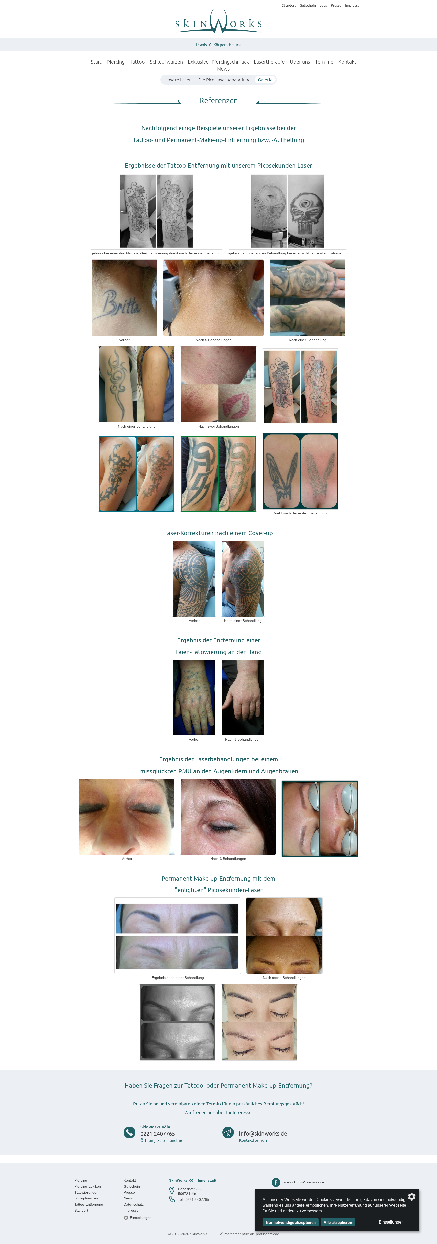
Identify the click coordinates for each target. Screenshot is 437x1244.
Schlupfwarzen (166, 62)
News (223, 69)
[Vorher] (124, 298)
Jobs (323, 5)
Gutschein (308, 5)
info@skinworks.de (263, 1133)
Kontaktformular (254, 1139)
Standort (289, 5)
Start (96, 62)
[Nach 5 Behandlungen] (213, 298)
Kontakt (347, 62)
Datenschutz (134, 1204)
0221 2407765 (157, 1133)
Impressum (354, 5)
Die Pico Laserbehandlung (224, 79)
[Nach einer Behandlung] (307, 298)
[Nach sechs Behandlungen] (284, 936)
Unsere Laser (178, 79)
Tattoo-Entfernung (88, 1204)
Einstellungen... (393, 1222)
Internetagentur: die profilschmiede (251, 1234)
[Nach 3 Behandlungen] (228, 816)
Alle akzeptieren (338, 1222)
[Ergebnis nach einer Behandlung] (178, 936)
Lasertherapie (269, 62)
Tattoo (137, 62)
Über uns (300, 62)
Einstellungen (140, 1218)
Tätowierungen (86, 1192)
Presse (336, 5)
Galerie (265, 79)
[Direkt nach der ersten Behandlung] (300, 471)
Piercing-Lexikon (87, 1186)
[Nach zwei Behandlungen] (218, 384)
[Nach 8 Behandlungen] (243, 697)
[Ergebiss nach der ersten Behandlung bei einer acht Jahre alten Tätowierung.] (287, 211)
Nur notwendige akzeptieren (291, 1222)
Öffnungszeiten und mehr (163, 1140)
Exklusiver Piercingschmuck (218, 62)
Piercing (116, 62)
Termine (324, 62)
